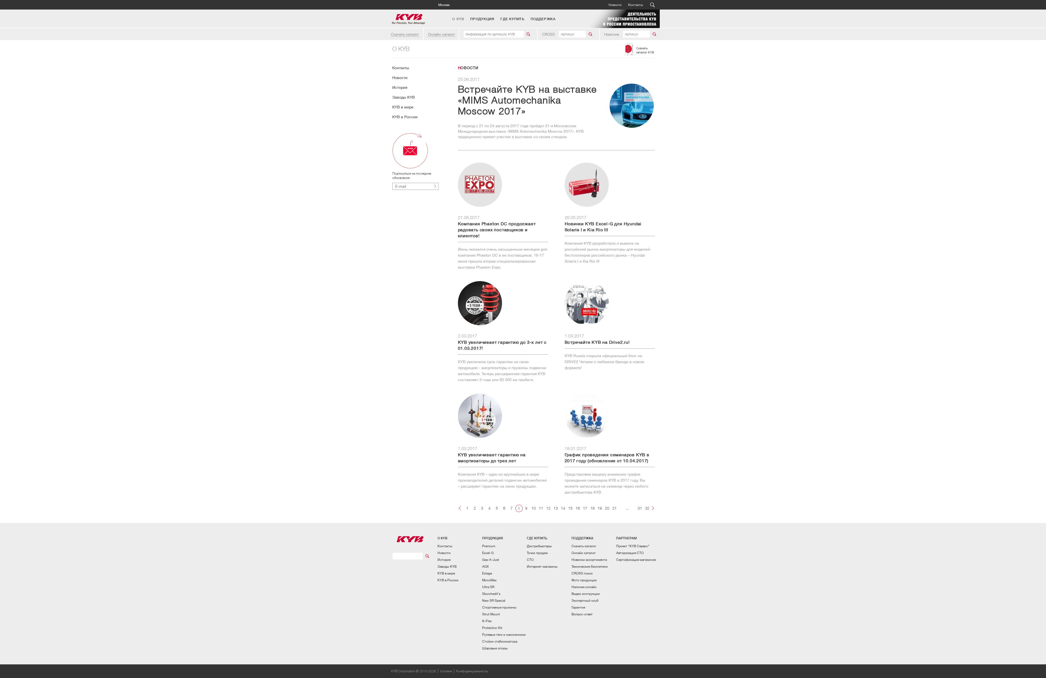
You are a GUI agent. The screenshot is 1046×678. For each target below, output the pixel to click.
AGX (485, 566)
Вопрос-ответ (582, 614)
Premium (488, 546)
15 (570, 508)
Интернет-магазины (542, 566)
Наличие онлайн (584, 587)
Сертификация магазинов (636, 560)
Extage (487, 573)
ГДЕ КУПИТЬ (512, 19)
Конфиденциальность (472, 671)
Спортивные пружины (499, 607)
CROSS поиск (582, 573)
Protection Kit (492, 628)
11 (541, 508)
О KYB (458, 19)
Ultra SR (488, 587)
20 (607, 508)
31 (640, 508)
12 (548, 508)
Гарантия (578, 607)
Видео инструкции (585, 594)
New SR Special (493, 600)
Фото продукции (584, 580)
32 (647, 508)
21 (614, 508)
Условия (446, 671)
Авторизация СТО (630, 553)
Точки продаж (537, 553)
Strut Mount (491, 614)
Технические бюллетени (589, 566)
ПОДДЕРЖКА (543, 19)
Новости (615, 5)
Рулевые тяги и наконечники (504, 635)
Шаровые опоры (495, 648)
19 (600, 508)
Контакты (635, 5)
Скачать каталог (405, 34)
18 (592, 508)
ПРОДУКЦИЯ (482, 19)
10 (533, 508)
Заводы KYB (403, 97)
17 (585, 508)
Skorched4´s (491, 594)
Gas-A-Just (490, 560)
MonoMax (489, 580)
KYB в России (405, 116)
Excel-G (488, 553)
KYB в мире (402, 107)
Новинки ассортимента (589, 560)
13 (556, 508)
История (399, 87)
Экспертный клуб (584, 600)
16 (578, 508)
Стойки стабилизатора (499, 641)
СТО (530, 560)
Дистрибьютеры (539, 546)
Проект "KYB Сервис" (632, 546)
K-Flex (487, 621)
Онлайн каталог (441, 34)
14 (563, 508)
